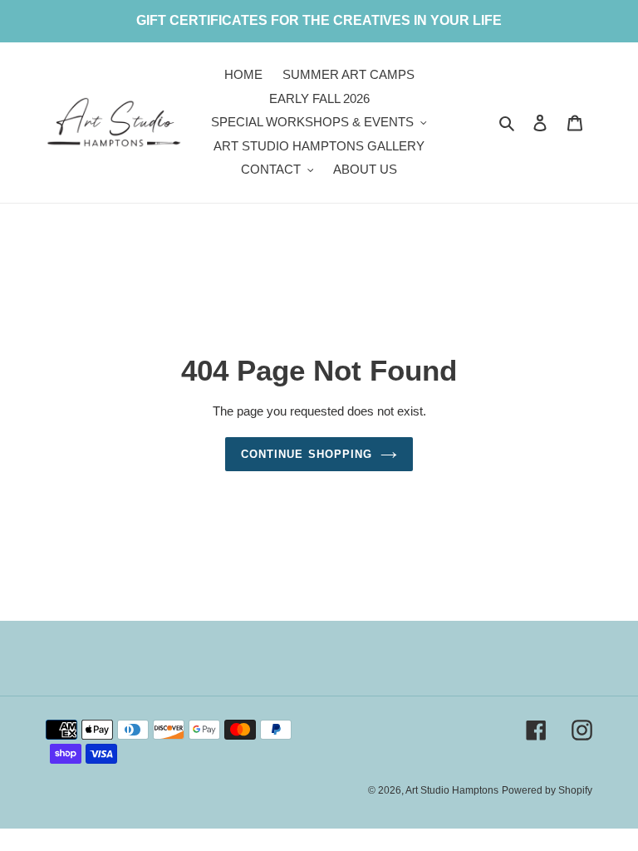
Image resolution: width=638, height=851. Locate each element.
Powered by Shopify (547, 790)
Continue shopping (306, 454)
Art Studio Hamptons (451, 790)
